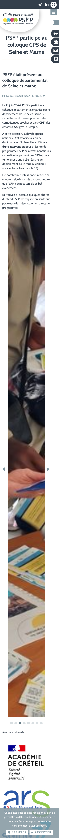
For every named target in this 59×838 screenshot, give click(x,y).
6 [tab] (33, 723)
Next (49, 469)
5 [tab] (29, 723)
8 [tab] (42, 723)
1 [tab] (12, 723)
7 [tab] (37, 723)
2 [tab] (16, 723)
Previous (4, 469)
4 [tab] (25, 723)
